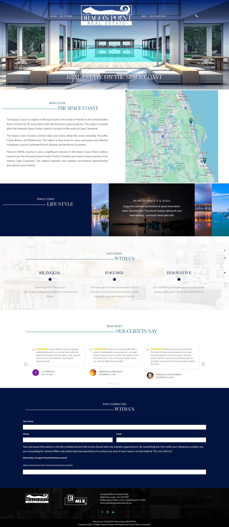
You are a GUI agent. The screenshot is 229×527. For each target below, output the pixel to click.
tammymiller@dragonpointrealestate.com (116, 503)
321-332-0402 (123, 497)
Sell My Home (66, 16)
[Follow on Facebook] (224, 251)
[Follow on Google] (224, 265)
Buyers (53, 16)
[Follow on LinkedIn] (224, 272)
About (144, 16)
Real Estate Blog (158, 16)
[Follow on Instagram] (224, 258)
